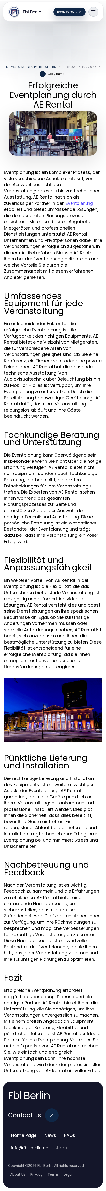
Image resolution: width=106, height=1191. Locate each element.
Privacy (36, 1174)
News (50, 1135)
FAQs (69, 1135)
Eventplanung (79, 203)
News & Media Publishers (31, 67)
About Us (17, 1174)
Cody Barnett (57, 74)
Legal (68, 1174)
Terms (53, 1174)
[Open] (93, 12)
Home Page (23, 1135)
